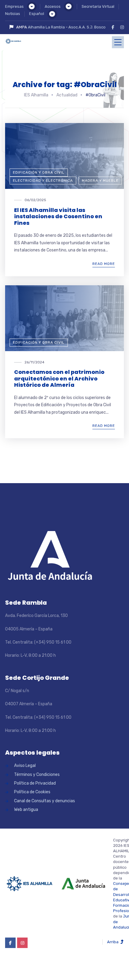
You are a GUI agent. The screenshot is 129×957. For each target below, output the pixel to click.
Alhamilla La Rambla (46, 27)
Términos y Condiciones (37, 774)
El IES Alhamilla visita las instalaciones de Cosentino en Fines (58, 216)
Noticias (12, 13)
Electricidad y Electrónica (43, 180)
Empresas (14, 6)
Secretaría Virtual (98, 6)
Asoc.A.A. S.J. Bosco (87, 27)
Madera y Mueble (100, 180)
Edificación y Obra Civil (38, 172)
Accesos (53, 6)
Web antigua (26, 809)
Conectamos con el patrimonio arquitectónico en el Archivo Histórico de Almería (59, 378)
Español (36, 13)
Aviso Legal (25, 765)
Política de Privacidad (35, 783)
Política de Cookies (32, 791)
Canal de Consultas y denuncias (44, 800)
